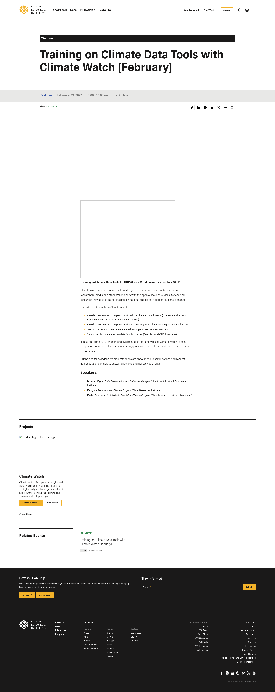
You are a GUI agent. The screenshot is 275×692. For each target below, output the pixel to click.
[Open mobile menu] (253, 10)
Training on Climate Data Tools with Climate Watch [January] (102, 541)
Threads (238, 673)
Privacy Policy (249, 649)
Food (109, 644)
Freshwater (112, 652)
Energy (110, 640)
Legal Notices (249, 653)
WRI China (203, 634)
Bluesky (243, 673)
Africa (86, 632)
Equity (133, 636)
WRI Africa (203, 626)
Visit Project (52, 502)
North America (91, 648)
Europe (87, 640)
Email (146, 587)
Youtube (254, 673)
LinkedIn (232, 673)
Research (60, 10)
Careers (252, 641)
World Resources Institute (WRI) (159, 282)
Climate (51, 106)
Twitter (248, 673)
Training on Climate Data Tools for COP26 (106, 282)
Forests (110, 648)
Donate (227, 10)
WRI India (203, 641)
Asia (86, 636)
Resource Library (247, 630)
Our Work (209, 10)
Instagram (227, 673)
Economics (135, 632)
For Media (251, 634)
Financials (251, 638)
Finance (134, 640)
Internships (250, 645)
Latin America (90, 644)
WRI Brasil (203, 630)
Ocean (110, 656)
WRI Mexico (202, 649)
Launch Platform (32, 503)
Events (252, 626)
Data (73, 10)
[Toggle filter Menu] (247, 10)
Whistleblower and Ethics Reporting (238, 657)
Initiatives (87, 10)
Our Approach (192, 10)
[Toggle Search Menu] (240, 10)
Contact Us (250, 622)
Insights (105, 10)
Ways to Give (44, 595)
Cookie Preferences (246, 661)
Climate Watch (31, 476)
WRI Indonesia (201, 645)
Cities (110, 632)
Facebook (221, 673)
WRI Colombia (201, 638)
